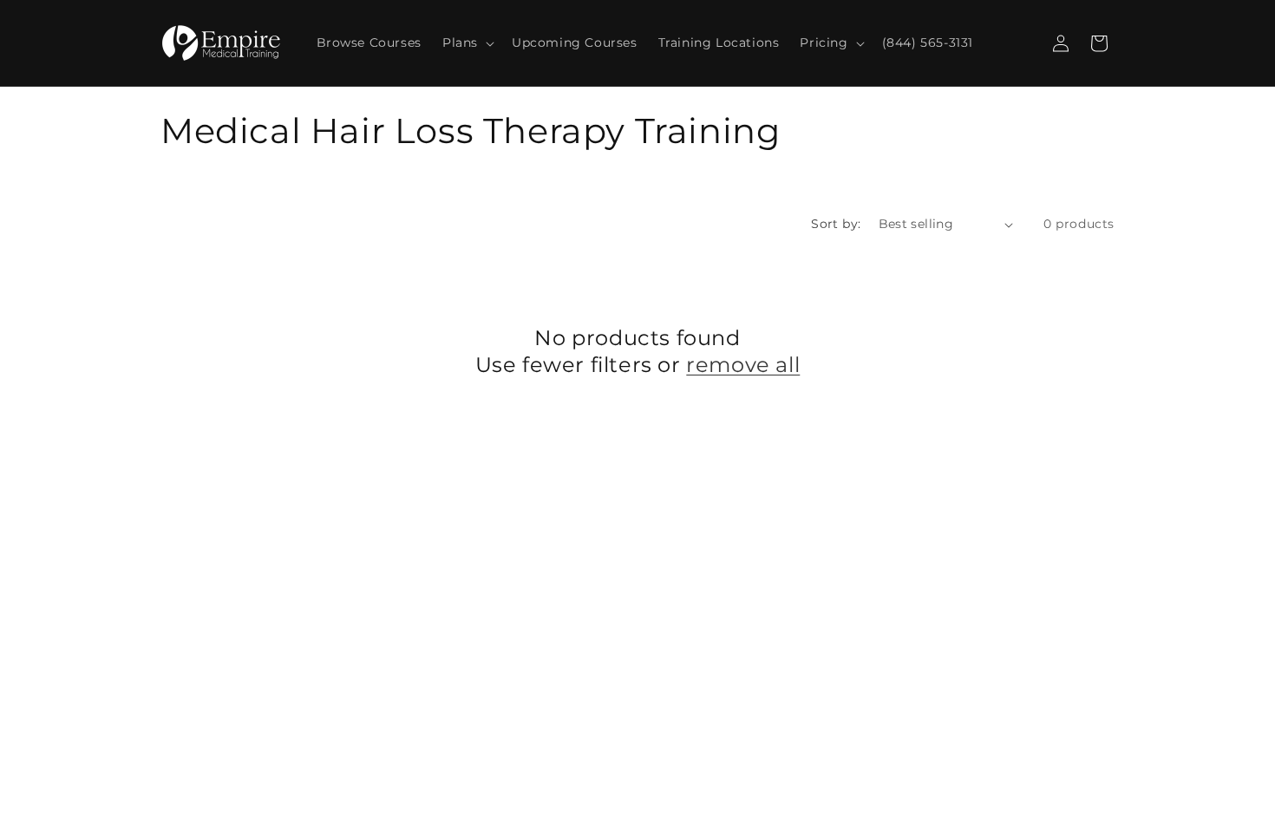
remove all (743, 364)
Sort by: (835, 224)
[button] (466, 42)
